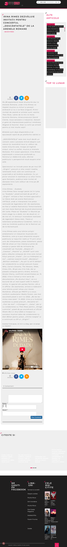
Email (5, 410)
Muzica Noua (32, 497)
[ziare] (34, 524)
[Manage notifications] (3, 543)
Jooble (30, 528)
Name (5, 403)
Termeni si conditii (33, 490)
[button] (22, 5)
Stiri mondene (32, 501)
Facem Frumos (32, 519)
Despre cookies (33, 494)
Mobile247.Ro (32, 515)
